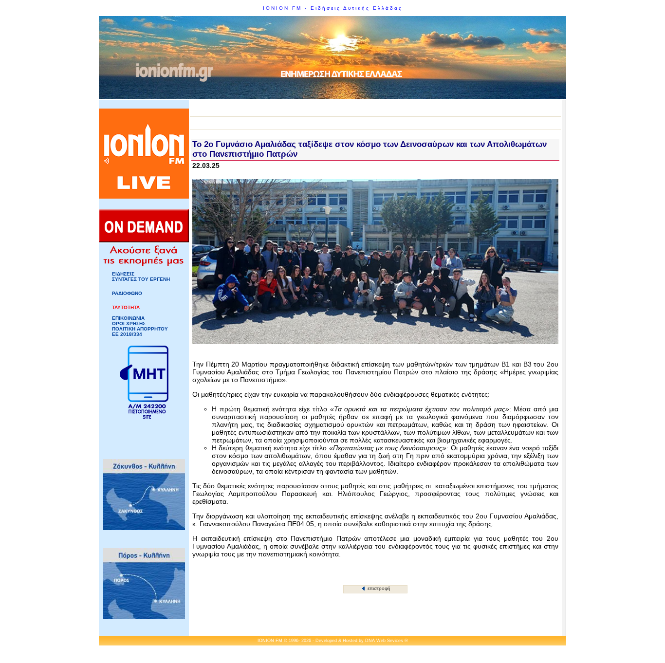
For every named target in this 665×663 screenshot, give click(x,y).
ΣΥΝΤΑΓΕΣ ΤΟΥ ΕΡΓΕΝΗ (141, 279)
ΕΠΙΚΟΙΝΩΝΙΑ (128, 318)
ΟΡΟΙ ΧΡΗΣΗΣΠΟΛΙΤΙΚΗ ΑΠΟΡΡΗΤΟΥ (140, 326)
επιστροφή (378, 588)
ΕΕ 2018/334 (127, 334)
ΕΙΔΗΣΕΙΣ (123, 273)
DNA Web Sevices (384, 640)
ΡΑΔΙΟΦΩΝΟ (127, 293)
